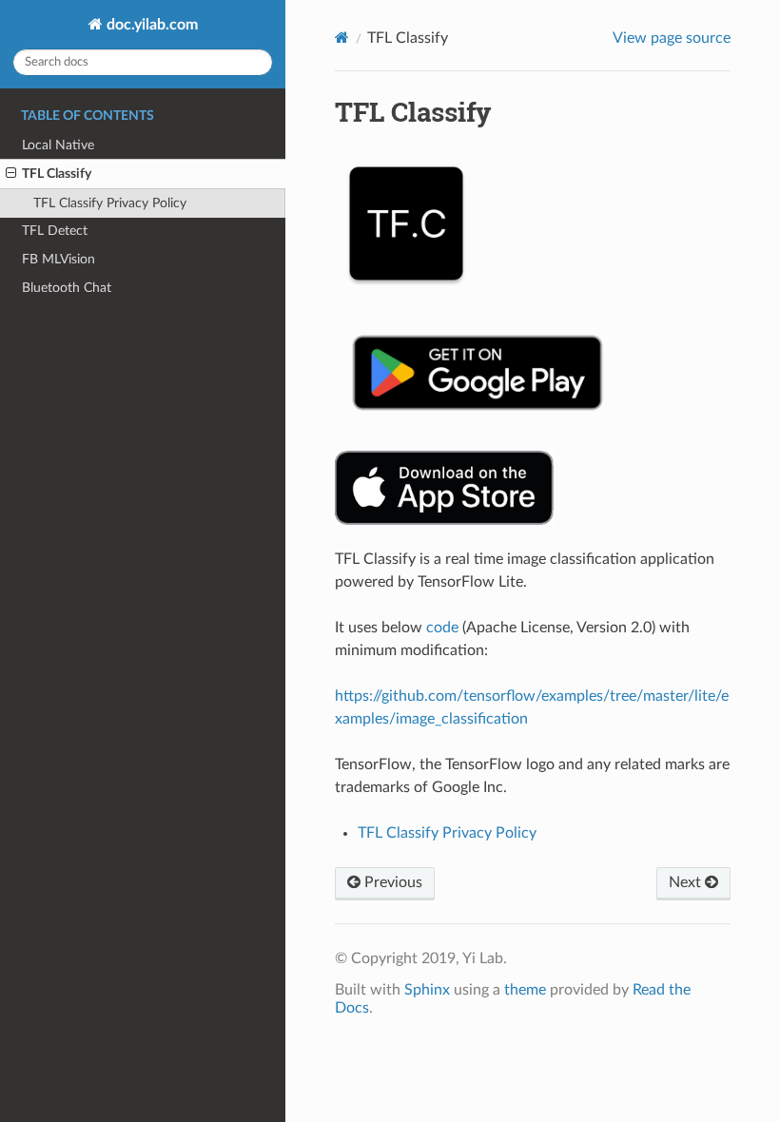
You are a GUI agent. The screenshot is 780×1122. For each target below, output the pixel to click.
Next (687, 882)
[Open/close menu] (11, 174)
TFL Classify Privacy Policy (109, 203)
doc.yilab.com (150, 24)
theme (525, 989)
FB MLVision (58, 259)
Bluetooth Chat (66, 287)
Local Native (58, 145)
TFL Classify (56, 173)
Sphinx (427, 989)
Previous (391, 882)
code (442, 627)
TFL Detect (55, 230)
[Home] (342, 37)
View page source (672, 38)
